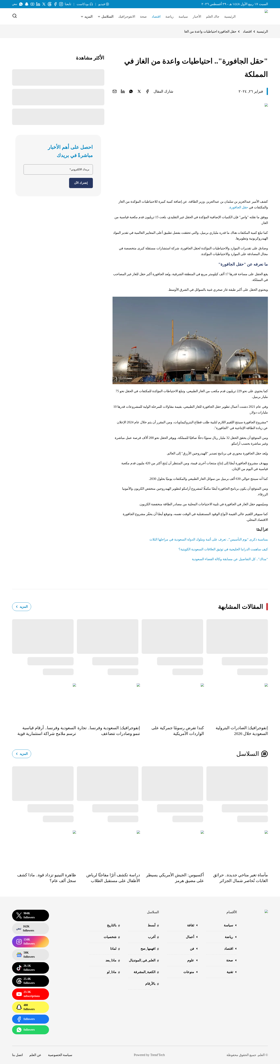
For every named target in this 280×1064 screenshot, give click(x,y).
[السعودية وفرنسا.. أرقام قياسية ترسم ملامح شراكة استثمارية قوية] (44, 701)
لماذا (115, 949)
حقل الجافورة (239, 207)
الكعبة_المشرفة (146, 972)
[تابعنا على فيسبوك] (55, 4)
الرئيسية (230, 16)
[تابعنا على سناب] (27, 4)
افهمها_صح (150, 949)
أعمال (190, 937)
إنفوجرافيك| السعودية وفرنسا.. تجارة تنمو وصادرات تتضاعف (108, 731)
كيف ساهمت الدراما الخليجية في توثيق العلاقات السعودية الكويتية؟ (223, 549)
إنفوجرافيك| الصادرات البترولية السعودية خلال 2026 (242, 731)
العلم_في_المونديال (144, 960)
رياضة (169, 16)
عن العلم (35, 1055)
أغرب (153, 937)
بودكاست (83, 4)
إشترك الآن (81, 182)
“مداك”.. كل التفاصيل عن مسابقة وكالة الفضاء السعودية (230, 559)
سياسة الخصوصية (60, 1055)
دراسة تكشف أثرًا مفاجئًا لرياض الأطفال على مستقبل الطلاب (113, 878)
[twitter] (139, 91)
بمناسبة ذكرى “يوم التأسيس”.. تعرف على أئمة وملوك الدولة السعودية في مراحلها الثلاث (208, 539)
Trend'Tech (157, 1055)
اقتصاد (156, 16)
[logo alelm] (256, 16)
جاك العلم (212, 16)
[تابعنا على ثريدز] (50, 4)
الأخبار (197, 16)
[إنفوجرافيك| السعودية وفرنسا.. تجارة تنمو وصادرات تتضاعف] (108, 701)
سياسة (183, 16)
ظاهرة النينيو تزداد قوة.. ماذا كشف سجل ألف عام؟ (46, 878)
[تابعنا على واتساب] (21, 4)
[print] (147, 91)
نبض (14, 4)
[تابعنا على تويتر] (44, 4)
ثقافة (190, 925)
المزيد (24, 606)
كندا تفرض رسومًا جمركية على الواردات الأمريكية (177, 731)
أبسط (153, 925)
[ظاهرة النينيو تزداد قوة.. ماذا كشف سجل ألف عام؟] (44, 848)
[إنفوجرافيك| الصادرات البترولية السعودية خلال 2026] (236, 701)
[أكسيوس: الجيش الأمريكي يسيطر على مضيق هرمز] (172, 848)
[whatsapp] (131, 91)
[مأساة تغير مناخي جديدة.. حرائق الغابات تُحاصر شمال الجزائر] (236, 848)
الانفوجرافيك (126, 16)
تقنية (230, 972)
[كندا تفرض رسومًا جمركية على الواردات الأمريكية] (172, 701)
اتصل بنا (17, 1055)
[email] (115, 91)
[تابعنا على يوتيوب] (32, 4)
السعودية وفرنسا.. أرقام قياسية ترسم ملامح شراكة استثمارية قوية (46, 731)
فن (192, 948)
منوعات (188, 972)
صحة (143, 16)
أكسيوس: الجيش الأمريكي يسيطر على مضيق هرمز (175, 878)
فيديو (101, 4)
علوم (190, 960)
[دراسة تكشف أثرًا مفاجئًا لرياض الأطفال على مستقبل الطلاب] (108, 848)
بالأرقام (152, 984)
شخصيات (112, 937)
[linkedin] (123, 91)
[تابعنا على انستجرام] (61, 4)
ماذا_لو (113, 972)
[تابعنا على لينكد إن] (38, 4)
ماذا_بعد (113, 960)
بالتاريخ (113, 925)
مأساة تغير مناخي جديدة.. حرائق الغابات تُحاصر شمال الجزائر (240, 878)
